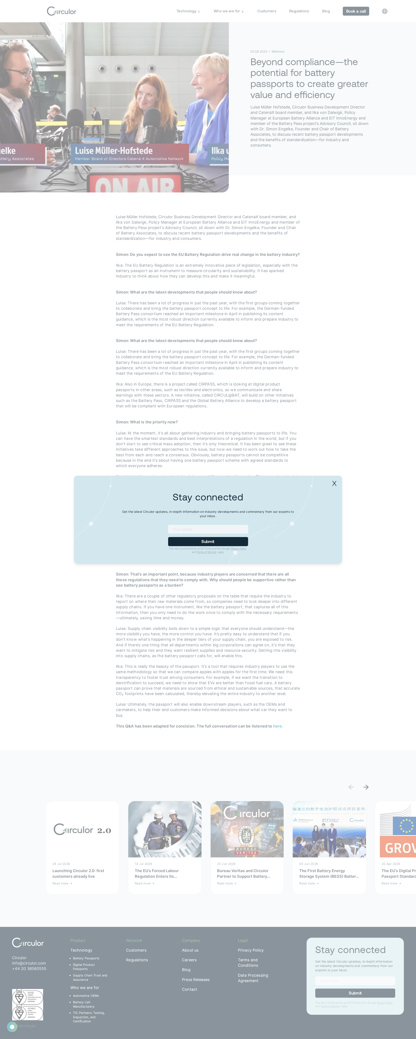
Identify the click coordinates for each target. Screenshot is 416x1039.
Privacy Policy (238, 548)
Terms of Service (206, 552)
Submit (208, 541)
